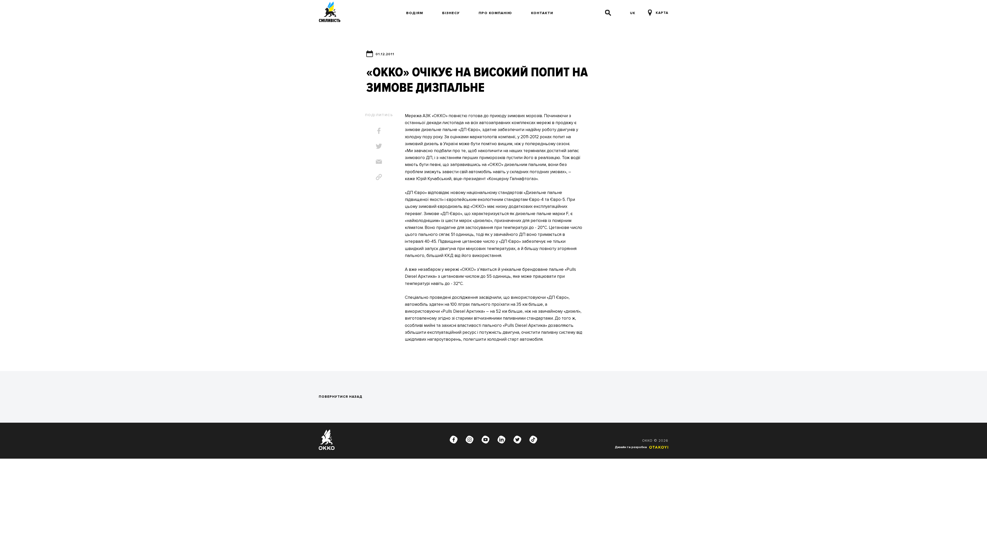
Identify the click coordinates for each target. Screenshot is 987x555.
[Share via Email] (379, 161)
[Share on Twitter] (379, 146)
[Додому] (330, 13)
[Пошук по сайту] (608, 12)
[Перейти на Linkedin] (501, 440)
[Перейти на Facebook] (454, 440)
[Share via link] (379, 177)
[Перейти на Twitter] (517, 440)
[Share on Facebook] (379, 130)
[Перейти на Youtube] (485, 440)
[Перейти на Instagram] (469, 440)
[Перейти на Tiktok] (533, 440)
